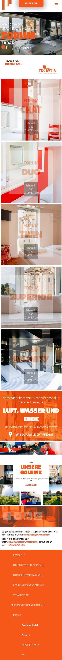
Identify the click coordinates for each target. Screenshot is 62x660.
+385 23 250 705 (16, 545)
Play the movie (18, 47)
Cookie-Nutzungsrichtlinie (28, 585)
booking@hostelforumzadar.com (22, 541)
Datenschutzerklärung (27, 575)
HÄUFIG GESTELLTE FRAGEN (27, 565)
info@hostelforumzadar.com (37, 534)
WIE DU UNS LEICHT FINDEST (34, 434)
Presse (17, 615)
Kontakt (17, 555)
